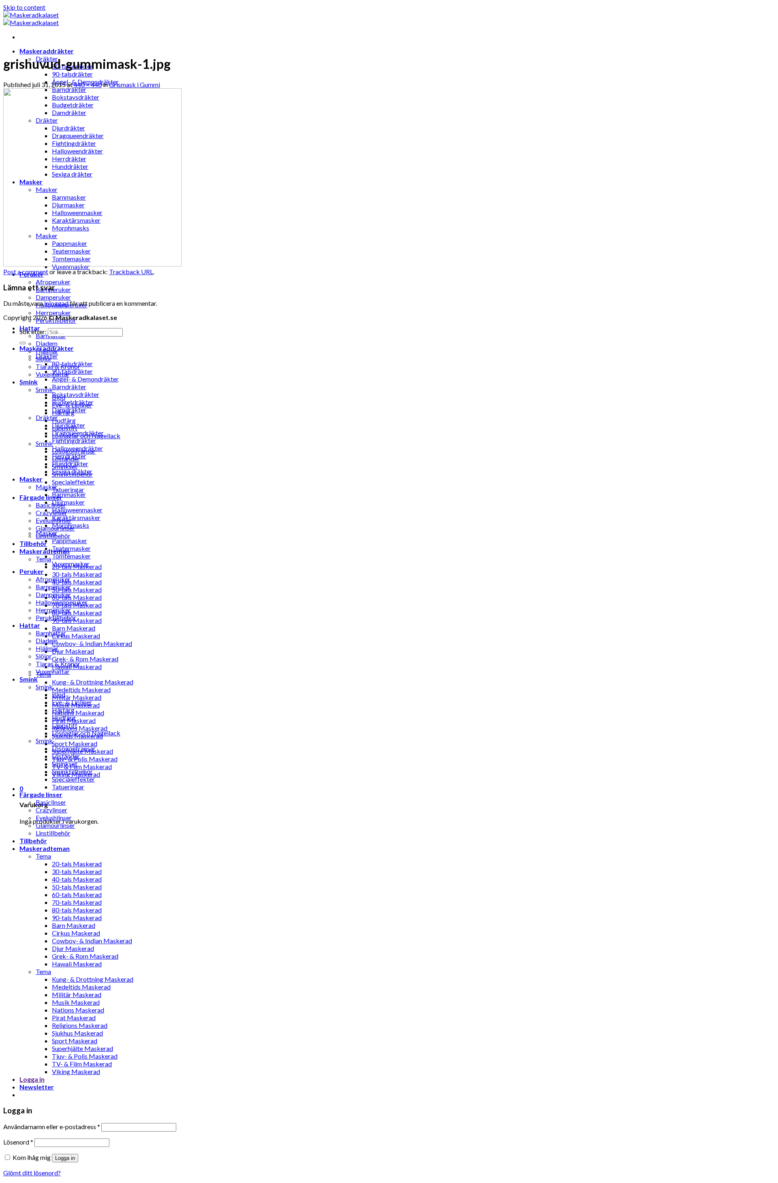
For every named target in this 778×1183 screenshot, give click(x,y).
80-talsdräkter (72, 363)
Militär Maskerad (76, 697)
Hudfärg (64, 420)
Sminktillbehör (72, 771)
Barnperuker (53, 586)
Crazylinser (51, 512)
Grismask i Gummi (134, 84)
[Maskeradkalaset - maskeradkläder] (31, 18)
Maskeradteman (44, 848)
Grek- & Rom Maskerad (85, 659)
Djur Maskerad (73, 651)
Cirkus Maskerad (76, 635)
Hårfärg (63, 710)
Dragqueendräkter (78, 433)
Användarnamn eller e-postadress (51, 1126)
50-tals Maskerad (77, 589)
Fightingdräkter (74, 440)
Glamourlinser (55, 825)
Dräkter (47, 356)
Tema (43, 559)
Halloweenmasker (77, 510)
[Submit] (22, 343)
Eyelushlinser (54, 817)
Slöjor (44, 656)
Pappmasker (69, 540)
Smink (28, 382)
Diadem (47, 343)
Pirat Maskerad (74, 1017)
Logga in (65, 1158)
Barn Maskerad (73, 628)
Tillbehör (33, 543)
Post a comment (25, 271)
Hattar (29, 625)
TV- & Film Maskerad (82, 766)
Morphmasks (70, 525)
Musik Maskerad (76, 1002)
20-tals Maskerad (77, 864)
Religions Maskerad (79, 728)
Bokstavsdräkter (75, 394)
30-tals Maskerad (77, 574)
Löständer (66, 756)
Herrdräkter (69, 456)
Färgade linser (40, 497)
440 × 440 (88, 84)
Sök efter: (33, 331)
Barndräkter (69, 386)
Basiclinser (51, 505)
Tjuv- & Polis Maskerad (85, 759)
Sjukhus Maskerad (77, 1033)
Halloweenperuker (62, 602)
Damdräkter (69, 410)
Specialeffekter (73, 482)
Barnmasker (69, 494)
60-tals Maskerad (77, 597)
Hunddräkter (70, 463)
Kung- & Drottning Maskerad (92, 682)
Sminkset (64, 763)
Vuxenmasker (71, 563)
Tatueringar (68, 489)
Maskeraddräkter (46, 51)
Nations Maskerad (78, 712)
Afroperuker (53, 282)
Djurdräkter (68, 425)
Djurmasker (68, 502)
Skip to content (24, 7)
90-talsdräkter (72, 74)
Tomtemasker (71, 556)
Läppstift (64, 725)
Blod (58, 694)
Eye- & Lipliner (72, 702)
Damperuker (53, 297)
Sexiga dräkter (72, 471)
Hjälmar (47, 648)
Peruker (31, 571)
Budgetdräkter (73, 402)
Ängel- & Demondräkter (85, 379)
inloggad (56, 303)
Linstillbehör (53, 833)
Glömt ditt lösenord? (32, 1173)
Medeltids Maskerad (81, 689)
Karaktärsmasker (76, 517)
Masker (31, 479)
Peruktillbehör (56, 617)
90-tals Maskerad (77, 620)
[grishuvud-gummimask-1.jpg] (92, 264)
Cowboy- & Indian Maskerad (92, 643)
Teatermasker (71, 548)
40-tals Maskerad (77, 582)
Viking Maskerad (76, 1071)
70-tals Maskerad (77, 902)
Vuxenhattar (53, 671)
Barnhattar (51, 633)
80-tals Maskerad (77, 612)
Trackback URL (131, 271)
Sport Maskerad (74, 743)
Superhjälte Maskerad (82, 1048)
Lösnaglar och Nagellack (86, 733)
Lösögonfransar (74, 748)
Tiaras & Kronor (58, 663)
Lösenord (18, 1142)
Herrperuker (53, 312)
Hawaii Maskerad (77, 964)
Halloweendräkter (77, 448)
